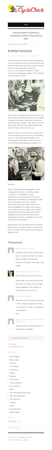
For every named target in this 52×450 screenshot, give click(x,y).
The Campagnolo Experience (20, 393)
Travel (12, 406)
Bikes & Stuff (14, 360)
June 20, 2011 (12, 56)
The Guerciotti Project (17, 396)
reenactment (13, 71)
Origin (26, 440)
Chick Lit (13, 363)
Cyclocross (14, 370)
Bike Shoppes (15, 356)
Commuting (14, 366)
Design (12, 373)
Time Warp (12, 344)
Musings (13, 376)
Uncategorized (33, 56)
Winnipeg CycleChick (25, 437)
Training (13, 402)
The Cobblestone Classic (15, 347)
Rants (12, 389)
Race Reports (15, 386)
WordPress (18, 440)
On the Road (14, 379)
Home (15, 44)
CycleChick (23, 56)
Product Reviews (16, 383)
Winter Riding (14, 412)
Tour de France (15, 399)
